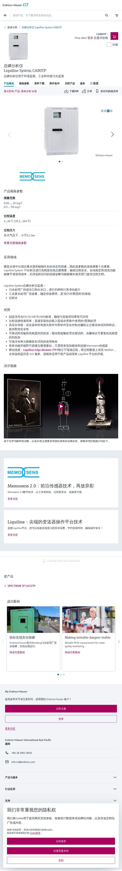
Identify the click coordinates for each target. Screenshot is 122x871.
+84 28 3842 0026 (21, 752)
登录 (90, 38)
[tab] (10, 84)
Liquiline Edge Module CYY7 (40, 350)
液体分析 (12, 27)
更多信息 (13, 498)
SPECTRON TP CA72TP (21, 586)
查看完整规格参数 (15, 243)
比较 (115, 44)
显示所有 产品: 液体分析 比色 (20, 91)
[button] (61, 708)
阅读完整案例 (17, 652)
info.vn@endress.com (23, 761)
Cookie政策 (35, 832)
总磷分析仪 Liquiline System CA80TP (42, 27)
